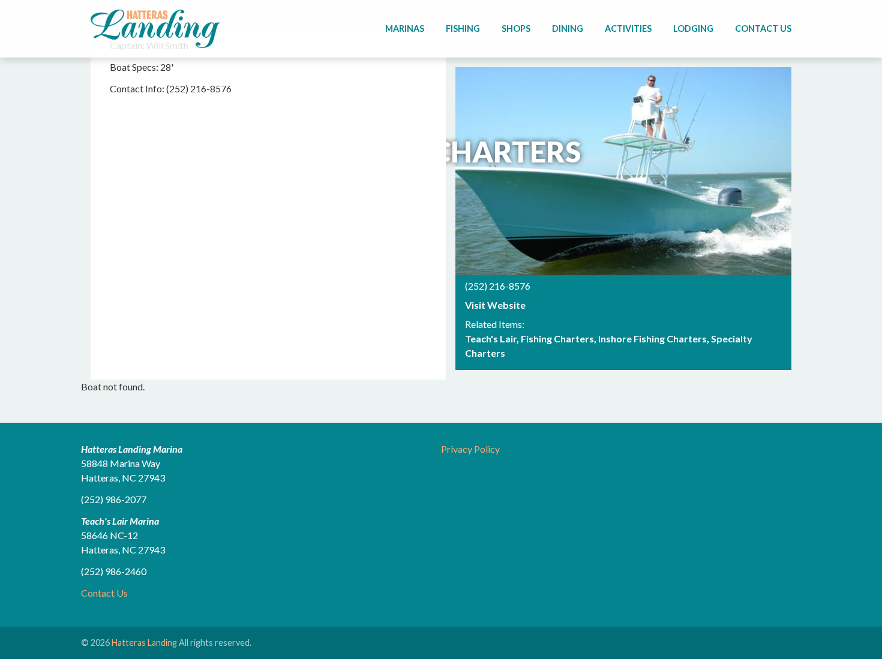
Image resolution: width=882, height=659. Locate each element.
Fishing (463, 28)
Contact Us (763, 28)
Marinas (404, 28)
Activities (628, 28)
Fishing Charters (557, 338)
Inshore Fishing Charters (652, 338)
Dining (567, 28)
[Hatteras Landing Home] (155, 30)
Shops (516, 28)
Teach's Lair (491, 338)
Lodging (693, 28)
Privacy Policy (470, 449)
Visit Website (495, 305)
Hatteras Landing (144, 642)
